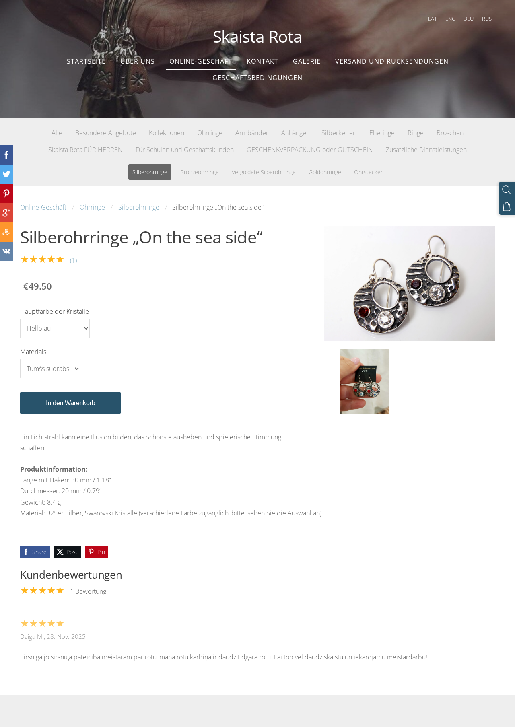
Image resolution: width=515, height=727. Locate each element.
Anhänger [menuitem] (295, 132)
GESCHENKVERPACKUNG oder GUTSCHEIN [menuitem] (310, 149)
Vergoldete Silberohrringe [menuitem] (264, 172)
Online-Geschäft (43, 207)
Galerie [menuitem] (307, 61)
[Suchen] (507, 190)
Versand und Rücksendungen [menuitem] (392, 61)
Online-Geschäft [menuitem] (200, 61)
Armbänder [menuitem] (251, 132)
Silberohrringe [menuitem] (149, 172)
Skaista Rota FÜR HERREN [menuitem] (85, 149)
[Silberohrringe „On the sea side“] (364, 381)
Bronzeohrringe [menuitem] (199, 172)
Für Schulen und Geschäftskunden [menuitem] (185, 149)
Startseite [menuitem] (86, 61)
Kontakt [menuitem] (262, 61)
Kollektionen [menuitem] (166, 132)
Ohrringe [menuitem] (209, 132)
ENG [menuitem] (450, 18)
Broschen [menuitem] (450, 132)
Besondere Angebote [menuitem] (105, 132)
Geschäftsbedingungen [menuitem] (257, 77)
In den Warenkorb (70, 403)
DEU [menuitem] (469, 18)
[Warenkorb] (507, 206)
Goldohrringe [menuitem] (325, 172)
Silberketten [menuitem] (338, 132)
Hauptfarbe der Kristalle (54, 311)
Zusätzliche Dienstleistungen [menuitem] (426, 149)
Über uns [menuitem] (137, 61)
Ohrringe (92, 207)
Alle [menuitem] (57, 132)
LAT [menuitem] (432, 18)
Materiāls (33, 351)
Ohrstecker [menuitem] (368, 172)
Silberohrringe (138, 207)
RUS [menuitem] (487, 18)
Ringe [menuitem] (416, 132)
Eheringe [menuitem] (382, 132)
